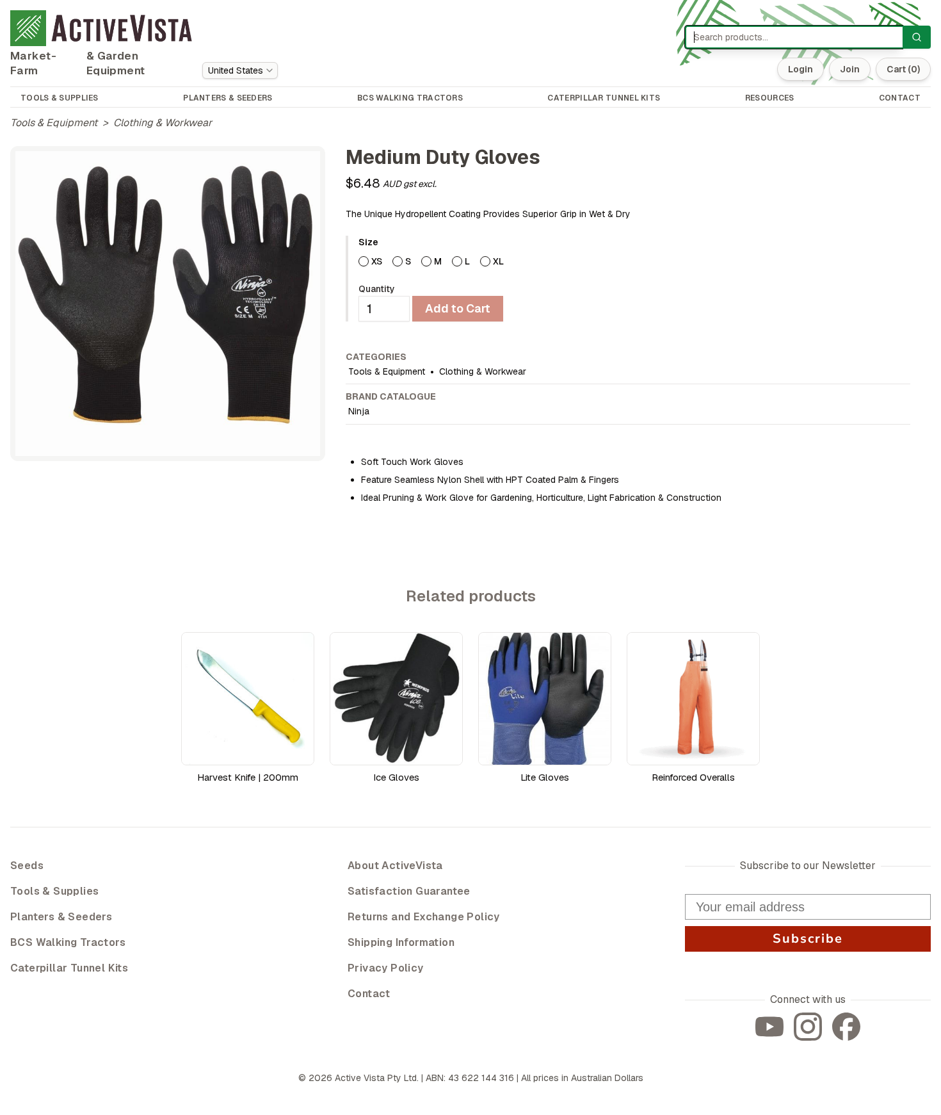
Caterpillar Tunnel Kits (69, 968)
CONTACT (900, 98)
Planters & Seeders (61, 917)
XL (498, 261)
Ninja (358, 411)
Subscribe (808, 938)
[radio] (363, 261)
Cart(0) (903, 69)
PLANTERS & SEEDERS (227, 98)
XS (376, 261)
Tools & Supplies (54, 891)
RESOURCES (769, 98)
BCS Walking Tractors (67, 942)
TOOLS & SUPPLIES (59, 98)
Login (800, 69)
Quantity (376, 288)
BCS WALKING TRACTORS (410, 98)
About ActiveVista (395, 865)
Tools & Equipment (53, 122)
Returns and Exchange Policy (424, 917)
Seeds (27, 865)
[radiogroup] (634, 261)
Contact (369, 993)
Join (850, 69)
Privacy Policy (386, 968)
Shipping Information (401, 942)
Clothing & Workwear (162, 122)
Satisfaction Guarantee (409, 891)
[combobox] (240, 70)
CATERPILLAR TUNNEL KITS (603, 98)
